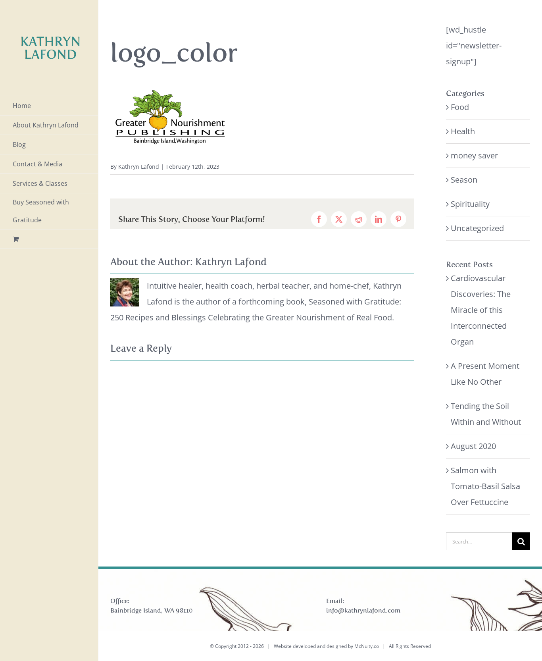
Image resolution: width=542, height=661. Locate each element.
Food (460, 107)
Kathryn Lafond (138, 166)
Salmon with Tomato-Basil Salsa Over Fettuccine (485, 486)
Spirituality (470, 203)
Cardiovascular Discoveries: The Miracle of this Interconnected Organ (481, 310)
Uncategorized (477, 228)
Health (463, 131)
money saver (474, 155)
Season (464, 179)
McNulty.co (366, 646)
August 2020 (473, 446)
